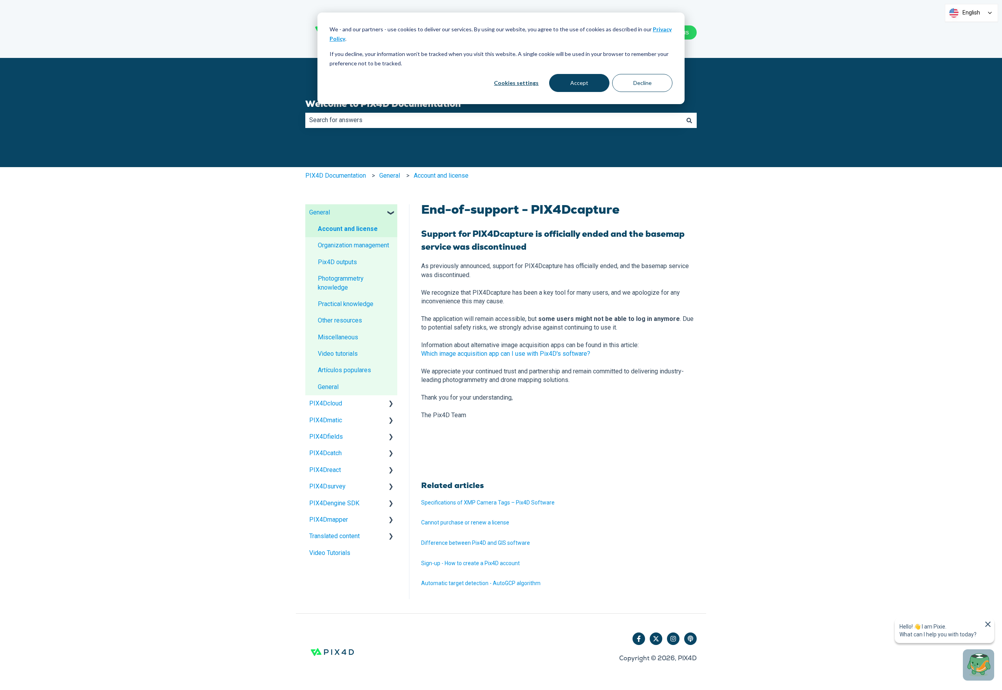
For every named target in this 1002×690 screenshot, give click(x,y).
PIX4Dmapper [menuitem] (328, 519)
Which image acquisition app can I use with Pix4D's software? (505, 353)
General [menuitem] (319, 212)
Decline (642, 82)
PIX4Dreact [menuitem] (325, 470)
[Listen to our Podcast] (690, 638)
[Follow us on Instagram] (673, 638)
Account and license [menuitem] (348, 228)
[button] (391, 213)
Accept (579, 82)
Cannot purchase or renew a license (465, 522)
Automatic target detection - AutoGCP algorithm (481, 583)
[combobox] (493, 120)
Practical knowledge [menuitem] (345, 304)
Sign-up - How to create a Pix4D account (470, 563)
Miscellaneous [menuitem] (338, 337)
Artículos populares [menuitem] (344, 370)
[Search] (689, 120)
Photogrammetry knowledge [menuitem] (341, 283)
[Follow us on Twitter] (656, 638)
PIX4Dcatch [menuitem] (325, 453)
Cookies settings (516, 82)
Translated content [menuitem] (334, 536)
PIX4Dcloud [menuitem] (325, 403)
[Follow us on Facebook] (639, 638)
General (389, 175)
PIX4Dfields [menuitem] (326, 436)
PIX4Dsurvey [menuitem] (327, 486)
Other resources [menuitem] (340, 320)
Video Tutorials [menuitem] (329, 553)
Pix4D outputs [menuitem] (337, 262)
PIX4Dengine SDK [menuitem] (334, 503)
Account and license (441, 175)
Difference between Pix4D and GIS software (475, 543)
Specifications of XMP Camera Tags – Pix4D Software (488, 502)
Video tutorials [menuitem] (338, 353)
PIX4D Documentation (335, 175)
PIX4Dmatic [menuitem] (325, 420)
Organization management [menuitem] (353, 245)
